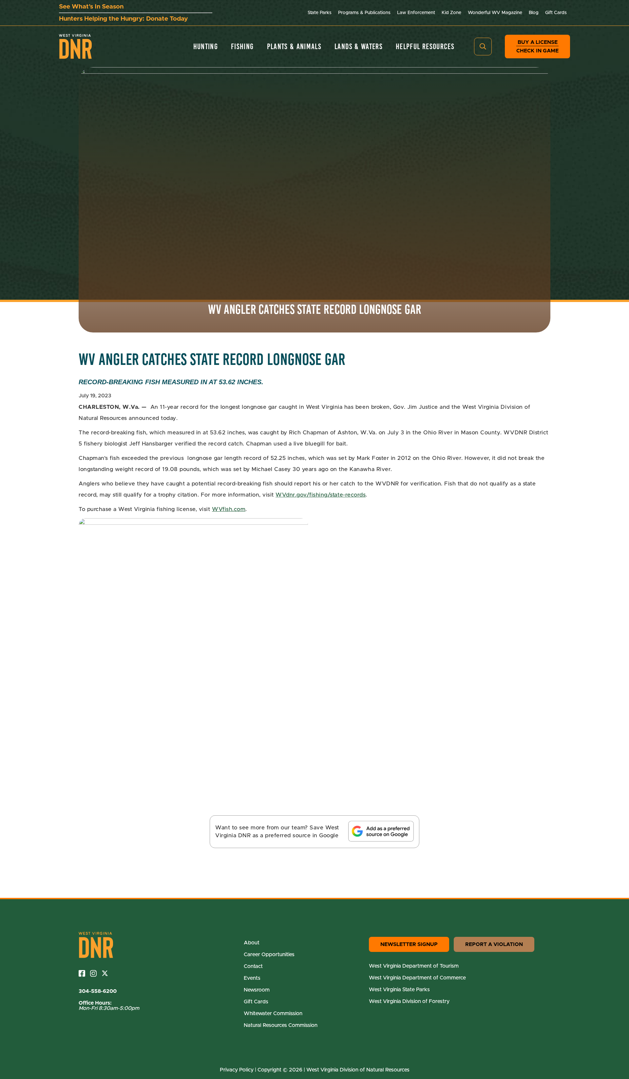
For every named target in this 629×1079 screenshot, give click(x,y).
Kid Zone (451, 12)
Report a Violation (494, 944)
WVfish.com (228, 509)
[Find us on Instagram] (96, 973)
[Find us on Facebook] (84, 973)
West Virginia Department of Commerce (417, 977)
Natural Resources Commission (280, 1025)
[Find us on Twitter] (107, 973)
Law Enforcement (416, 12)
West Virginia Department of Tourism (414, 966)
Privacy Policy (237, 1069)
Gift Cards (556, 12)
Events (252, 978)
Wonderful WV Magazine (495, 12)
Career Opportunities (269, 954)
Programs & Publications (364, 12)
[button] (483, 46)
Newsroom (257, 990)
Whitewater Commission (273, 1013)
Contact (253, 966)
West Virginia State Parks (399, 989)
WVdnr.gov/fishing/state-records (321, 495)
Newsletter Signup (409, 944)
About (251, 942)
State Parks (320, 12)
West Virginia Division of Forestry (409, 1001)
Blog (534, 12)
